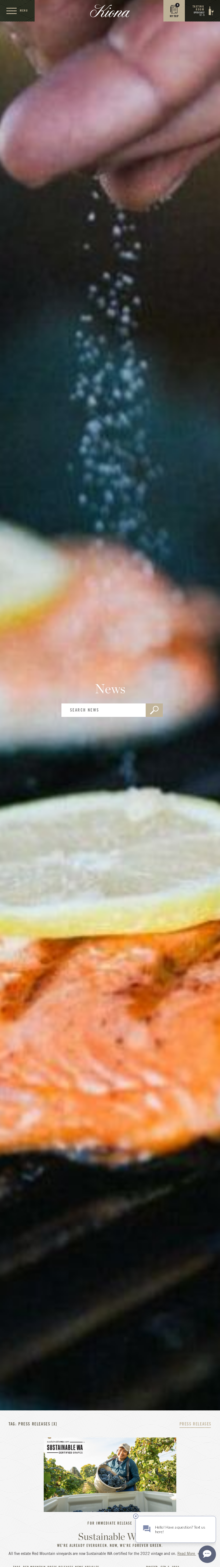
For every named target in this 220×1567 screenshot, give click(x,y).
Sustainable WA (110, 1536)
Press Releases (195, 1424)
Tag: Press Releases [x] (33, 1424)
